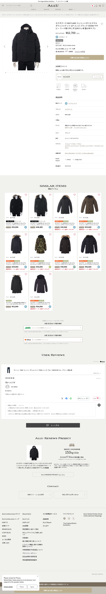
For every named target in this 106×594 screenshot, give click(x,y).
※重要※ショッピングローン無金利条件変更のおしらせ (53, 1)
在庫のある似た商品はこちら (79, 58)
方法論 (55, 467)
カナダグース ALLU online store (84, 153)
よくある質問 (6, 539)
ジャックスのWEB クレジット (41, 328)
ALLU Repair (47, 522)
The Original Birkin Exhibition (69, 524)
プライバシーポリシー (29, 553)
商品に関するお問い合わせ (70, 494)
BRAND (71, 9)
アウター (73, 144)
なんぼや (46, 526)
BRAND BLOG (6, 529)
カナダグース (10, 15)
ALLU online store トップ (10, 519)
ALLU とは (25, 519)
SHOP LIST (46, 9)
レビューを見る (80, 51)
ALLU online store (70, 153)
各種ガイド (5, 526)
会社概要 (25, 526)
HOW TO (33, 9)
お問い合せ (5, 543)
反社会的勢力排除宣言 (29, 556)
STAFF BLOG (6, 533)
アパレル (67, 144)
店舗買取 (46, 519)
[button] (103, 5)
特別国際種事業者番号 (29, 560)
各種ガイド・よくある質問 (36, 494)
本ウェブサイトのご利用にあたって (32, 533)
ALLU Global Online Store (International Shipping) (93, 515)
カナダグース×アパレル (71, 146)
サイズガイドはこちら (80, 127)
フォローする (97, 77)
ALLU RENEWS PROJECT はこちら (53, 475)
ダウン (79, 144)
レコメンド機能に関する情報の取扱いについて (32, 545)
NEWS (4, 536)
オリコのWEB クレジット (40, 340)
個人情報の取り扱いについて (31, 541)
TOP (3, 15)
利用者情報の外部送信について (32, 550)
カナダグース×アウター (86, 146)
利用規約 (25, 538)
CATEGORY (58, 9)
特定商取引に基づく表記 (30, 529)
